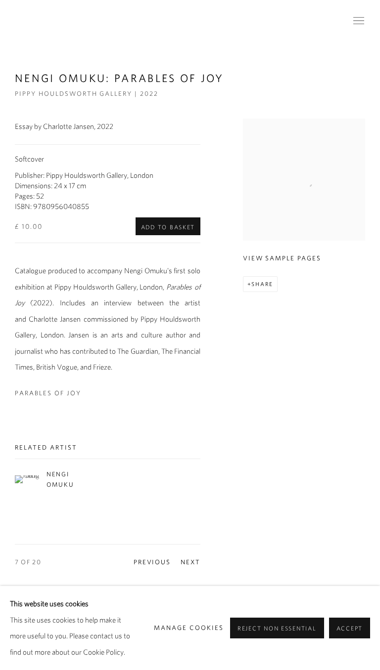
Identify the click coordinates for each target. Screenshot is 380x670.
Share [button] (262, 284)
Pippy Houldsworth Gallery (109, 21)
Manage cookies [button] (189, 627)
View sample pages (282, 258)
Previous (152, 562)
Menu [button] (357, 21)
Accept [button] (349, 628)
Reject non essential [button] (277, 628)
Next (190, 562)
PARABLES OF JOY (48, 393)
